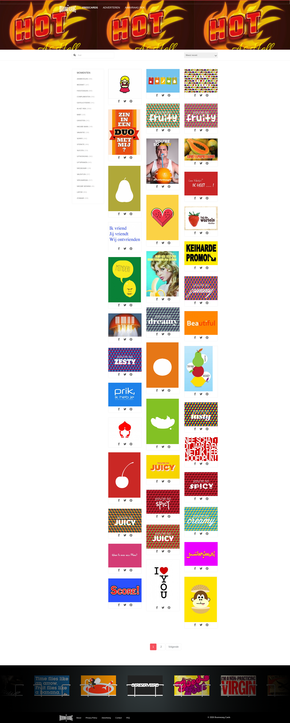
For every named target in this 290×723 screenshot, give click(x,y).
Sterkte (83, 144)
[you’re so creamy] (201, 519)
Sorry (82, 138)
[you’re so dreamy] (163, 319)
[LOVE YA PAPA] (201, 149)
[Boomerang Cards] (68, 11)
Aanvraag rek (135, 7)
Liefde (82, 192)
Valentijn (83, 174)
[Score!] (125, 590)
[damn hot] (163, 273)
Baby (81, 115)
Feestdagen (84, 91)
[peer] (125, 188)
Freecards (90, 7)
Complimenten (86, 97)
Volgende (173, 647)
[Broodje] (201, 599)
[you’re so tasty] (201, 414)
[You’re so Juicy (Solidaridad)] (163, 161)
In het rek (84, 108)
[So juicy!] (163, 467)
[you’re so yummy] (201, 288)
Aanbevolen (84, 79)
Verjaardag (84, 180)
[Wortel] (201, 218)
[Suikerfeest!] (201, 554)
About (78, 718)
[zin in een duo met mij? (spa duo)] (125, 132)
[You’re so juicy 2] (163, 537)
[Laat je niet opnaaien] (125, 429)
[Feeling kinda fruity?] (201, 81)
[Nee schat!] (201, 449)
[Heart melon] (163, 217)
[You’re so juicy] (125, 521)
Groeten (83, 120)
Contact (118, 718)
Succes (82, 150)
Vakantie (83, 132)
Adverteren (111, 7)
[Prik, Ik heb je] (125, 395)
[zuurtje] (125, 279)
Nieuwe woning (85, 186)
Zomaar (82, 198)
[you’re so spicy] (163, 502)
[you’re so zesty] (125, 360)
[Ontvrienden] (125, 234)
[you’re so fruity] (163, 115)
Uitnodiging (85, 156)
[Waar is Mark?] (125, 556)
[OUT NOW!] (125, 325)
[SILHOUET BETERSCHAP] (163, 421)
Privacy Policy (91, 718)
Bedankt (83, 85)
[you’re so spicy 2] (201, 484)
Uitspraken (84, 162)
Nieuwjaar (84, 168)
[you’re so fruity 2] (201, 115)
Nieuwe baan (85, 126)
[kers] (125, 475)
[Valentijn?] (201, 184)
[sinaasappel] (163, 365)
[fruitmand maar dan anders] (163, 81)
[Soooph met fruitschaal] (125, 84)
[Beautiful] (201, 323)
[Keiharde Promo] (201, 253)
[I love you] (163, 582)
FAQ (128, 718)
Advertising (106, 718)
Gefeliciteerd (85, 103)
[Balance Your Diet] (201, 368)
